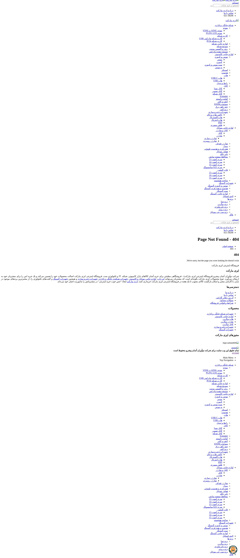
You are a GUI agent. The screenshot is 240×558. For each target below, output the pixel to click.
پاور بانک (224, 154)
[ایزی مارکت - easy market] (232, 20)
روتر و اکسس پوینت (218, 49)
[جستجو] (211, 6)
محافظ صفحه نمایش (218, 157)
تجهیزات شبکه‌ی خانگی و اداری (113, 279)
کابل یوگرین (227, 324)
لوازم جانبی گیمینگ (219, 194)
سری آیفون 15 (215, 165)
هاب (226, 75)
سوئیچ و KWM (221, 104)
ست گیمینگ (222, 191)
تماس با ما (228, 13)
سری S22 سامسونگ (212, 167)
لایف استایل (228, 196)
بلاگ (231, 215)
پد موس (218, 67)
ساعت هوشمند (221, 180)
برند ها (230, 199)
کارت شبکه (222, 36)
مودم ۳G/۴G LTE (214, 33)
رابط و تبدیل (222, 83)
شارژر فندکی (222, 143)
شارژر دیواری (210, 138)
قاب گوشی (223, 170)
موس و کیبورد (221, 57)
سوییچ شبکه (222, 46)
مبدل (225, 146)
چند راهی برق (221, 107)
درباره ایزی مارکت (224, 10)
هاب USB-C (216, 78)
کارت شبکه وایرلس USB (210, 38)
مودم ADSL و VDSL (212, 30)
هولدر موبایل (222, 151)
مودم (225, 28)
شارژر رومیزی (210, 141)
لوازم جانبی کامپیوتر (224, 54)
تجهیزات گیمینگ (226, 183)
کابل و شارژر (222, 130)
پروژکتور (224, 109)
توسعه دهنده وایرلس (218, 51)
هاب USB (217, 80)
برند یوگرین (223, 204)
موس (219, 59)
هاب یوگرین (228, 319)
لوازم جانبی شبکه (220, 44)
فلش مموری (216, 125)
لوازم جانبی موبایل (224, 128)
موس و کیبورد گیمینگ (218, 186)
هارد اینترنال (216, 120)
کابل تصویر (217, 91)
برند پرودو (223, 209)
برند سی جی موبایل (219, 212)
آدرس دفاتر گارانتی (224, 298)
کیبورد (219, 62)
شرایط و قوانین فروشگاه (221, 303)
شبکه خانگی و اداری (224, 25)
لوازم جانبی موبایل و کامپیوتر (142, 279)
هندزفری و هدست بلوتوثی (216, 149)
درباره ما (229, 292)
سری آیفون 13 (215, 159)
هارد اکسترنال (215, 117)
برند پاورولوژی (221, 207)
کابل (226, 86)
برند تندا (224, 201)
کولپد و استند (222, 99)
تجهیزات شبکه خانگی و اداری (220, 314)
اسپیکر (225, 70)
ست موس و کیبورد (213, 65)
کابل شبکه (217, 94)
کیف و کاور (222, 101)
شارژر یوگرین (227, 322)
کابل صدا (218, 88)
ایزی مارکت (132, 281)
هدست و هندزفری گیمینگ (216, 188)
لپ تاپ (161, 279)
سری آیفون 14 (215, 162)
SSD (220, 122)
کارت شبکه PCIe (214, 41)
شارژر (219, 136)
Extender (224, 96)
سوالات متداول (226, 300)
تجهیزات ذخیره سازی (218, 112)
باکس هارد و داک (214, 115)
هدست (225, 73)
